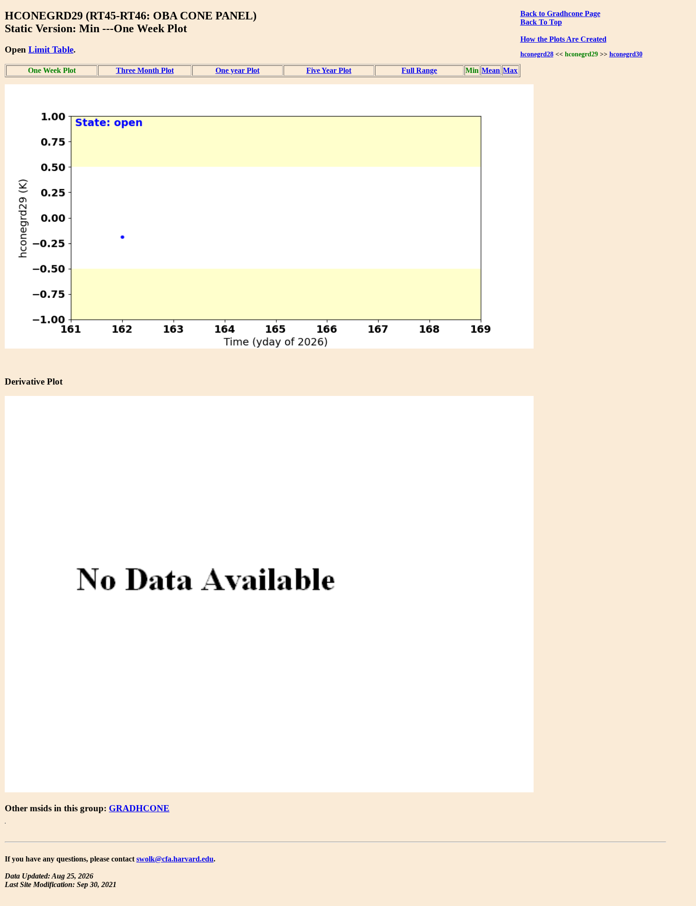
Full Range (419, 70)
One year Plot (237, 70)
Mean (491, 70)
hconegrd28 (536, 54)
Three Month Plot (145, 70)
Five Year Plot (328, 70)
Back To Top (541, 22)
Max (510, 70)
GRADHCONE (139, 808)
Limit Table (50, 49)
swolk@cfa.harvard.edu (175, 859)
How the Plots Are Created (563, 39)
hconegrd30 (625, 54)
